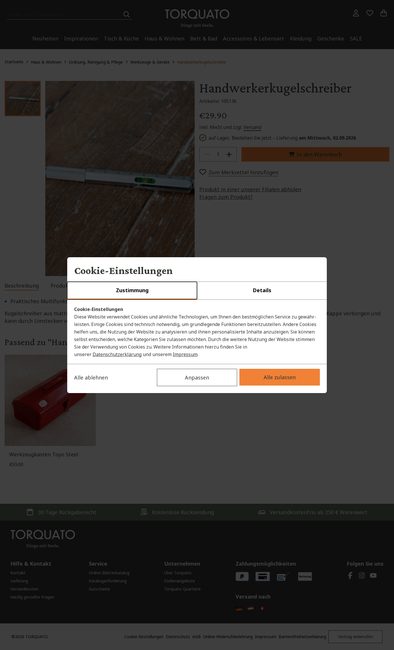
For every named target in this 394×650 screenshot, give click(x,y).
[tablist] (197, 291)
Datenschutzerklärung (117, 354)
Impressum (185, 354)
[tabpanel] (197, 332)
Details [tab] (262, 290)
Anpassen (197, 377)
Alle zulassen (280, 377)
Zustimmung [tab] (132, 290)
